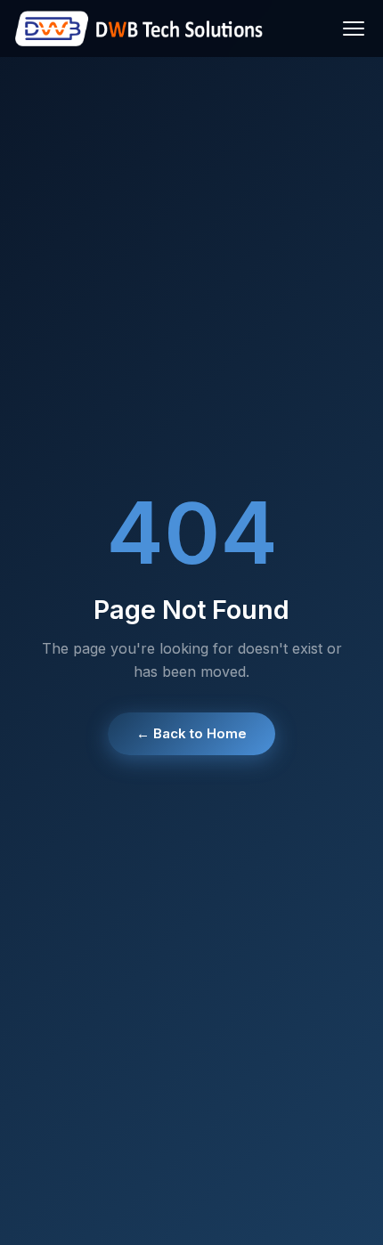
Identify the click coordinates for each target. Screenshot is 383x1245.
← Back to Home (191, 733)
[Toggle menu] (353, 28)
